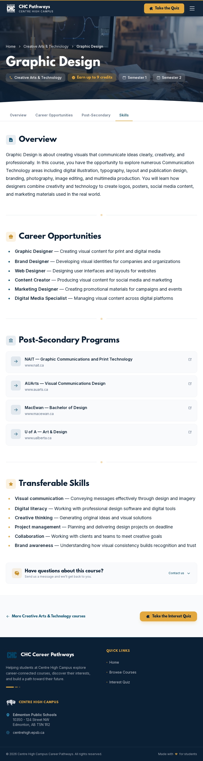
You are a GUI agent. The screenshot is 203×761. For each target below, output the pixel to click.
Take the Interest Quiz (171, 616)
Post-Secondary (96, 115)
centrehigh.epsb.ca (28, 732)
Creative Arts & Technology (46, 46)
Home (11, 46)
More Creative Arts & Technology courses (48, 616)
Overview (18, 115)
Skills (124, 115)
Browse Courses (122, 672)
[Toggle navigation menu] (192, 8)
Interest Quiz (119, 682)
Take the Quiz (167, 8)
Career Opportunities (54, 115)
